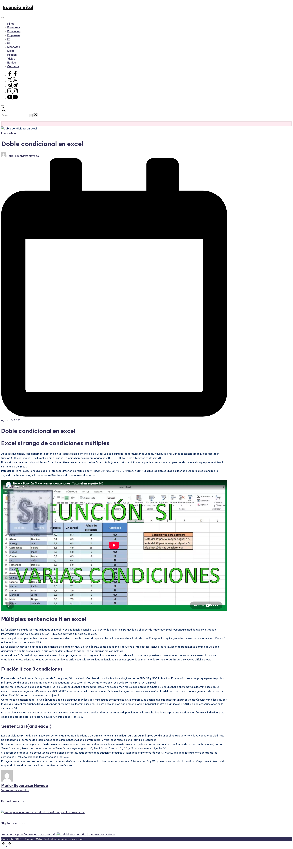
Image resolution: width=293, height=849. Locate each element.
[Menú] (2, 17)
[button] (31, 115)
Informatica (8, 133)
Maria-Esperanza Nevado (24, 785)
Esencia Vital (18, 7)
